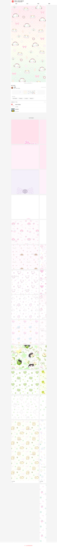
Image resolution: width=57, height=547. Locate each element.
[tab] (27, 3)
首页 (16, 3)
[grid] (28, 333)
